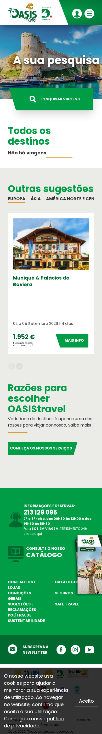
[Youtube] (87, 649)
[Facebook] (59, 649)
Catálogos (67, 582)
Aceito (86, 701)
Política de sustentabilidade (26, 618)
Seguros (64, 593)
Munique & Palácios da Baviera (41, 281)
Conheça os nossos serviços (41, 448)
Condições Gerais (19, 595)
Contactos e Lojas (22, 584)
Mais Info (74, 340)
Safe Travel (67, 604)
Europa (16, 199)
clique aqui (33, 533)
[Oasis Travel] (31, 12)
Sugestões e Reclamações (22, 606)
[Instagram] (73, 649)
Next (19, 366)
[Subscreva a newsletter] (12, 649)
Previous (11, 366)
